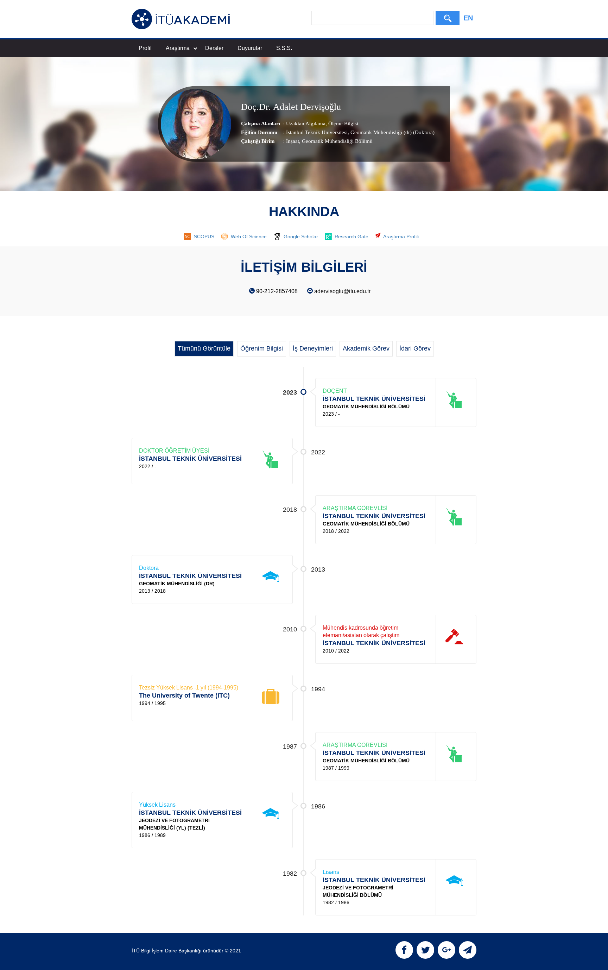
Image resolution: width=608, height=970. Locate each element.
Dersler (214, 48)
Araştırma (178, 48)
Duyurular (250, 48)
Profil (145, 48)
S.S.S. (284, 48)
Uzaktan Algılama (305, 123)
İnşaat (292, 141)
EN (468, 18)
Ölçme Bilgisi (342, 123)
